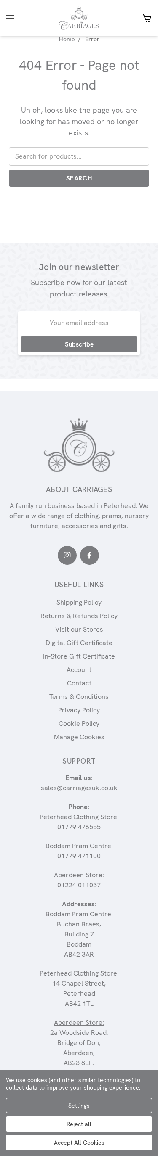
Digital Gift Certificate (79, 642)
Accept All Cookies (79, 1142)
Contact (79, 683)
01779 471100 (79, 856)
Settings (79, 1105)
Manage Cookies (79, 737)
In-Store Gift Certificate (79, 656)
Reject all (79, 1124)
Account (79, 669)
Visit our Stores (79, 629)
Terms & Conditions (79, 696)
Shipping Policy (79, 602)
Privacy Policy (79, 710)
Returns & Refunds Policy (79, 615)
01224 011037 (79, 885)
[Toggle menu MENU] (18, 18)
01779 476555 (79, 827)
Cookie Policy (79, 723)
